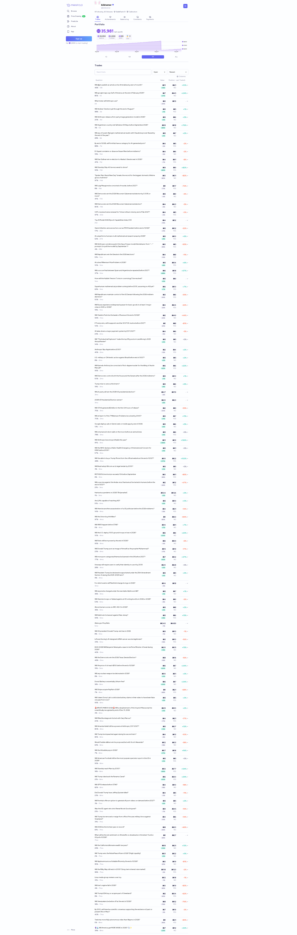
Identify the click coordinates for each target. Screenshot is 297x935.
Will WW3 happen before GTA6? (106, 525)
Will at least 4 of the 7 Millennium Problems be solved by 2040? (118, 416)
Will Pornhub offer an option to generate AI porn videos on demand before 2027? (125, 801)
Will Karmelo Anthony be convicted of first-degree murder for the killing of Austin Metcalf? (124, 367)
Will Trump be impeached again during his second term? (115, 734)
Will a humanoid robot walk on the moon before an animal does (118, 432)
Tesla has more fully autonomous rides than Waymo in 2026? (117, 920)
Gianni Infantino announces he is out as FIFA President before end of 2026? (122, 228)
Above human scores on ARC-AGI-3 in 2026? (111, 607)
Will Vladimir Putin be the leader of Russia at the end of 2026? (117, 315)
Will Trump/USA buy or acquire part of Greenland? (113, 893)
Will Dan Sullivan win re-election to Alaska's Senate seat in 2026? (118, 159)
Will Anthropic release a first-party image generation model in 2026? (120, 117)
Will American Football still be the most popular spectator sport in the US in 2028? (123, 759)
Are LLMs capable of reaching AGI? (107, 501)
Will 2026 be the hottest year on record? (110, 827)
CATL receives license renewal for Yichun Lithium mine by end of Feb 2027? (122, 212)
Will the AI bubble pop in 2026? (106, 750)
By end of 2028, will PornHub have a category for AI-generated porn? (120, 143)
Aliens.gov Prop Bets (102, 623)
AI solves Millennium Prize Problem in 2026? (110, 262)
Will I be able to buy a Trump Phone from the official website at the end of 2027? (124, 458)
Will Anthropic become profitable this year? (111, 440)
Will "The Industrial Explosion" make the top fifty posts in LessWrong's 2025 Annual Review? (123, 340)
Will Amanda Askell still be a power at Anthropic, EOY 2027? (117, 726)
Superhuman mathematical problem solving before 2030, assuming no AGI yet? (124, 286)
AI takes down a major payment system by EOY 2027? (115, 331)
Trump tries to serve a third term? (107, 384)
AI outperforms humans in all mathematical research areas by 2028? (120, 236)
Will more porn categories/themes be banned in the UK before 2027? (120, 557)
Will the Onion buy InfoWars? (105, 517)
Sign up (79, 39)
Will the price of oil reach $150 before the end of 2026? (115, 665)
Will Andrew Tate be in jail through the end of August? (114, 109)
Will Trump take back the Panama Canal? (110, 777)
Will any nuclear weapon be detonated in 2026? (112, 673)
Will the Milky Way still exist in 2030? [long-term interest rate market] (120, 869)
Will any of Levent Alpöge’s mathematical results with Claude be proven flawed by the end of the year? (125, 134)
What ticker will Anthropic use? (106, 101)
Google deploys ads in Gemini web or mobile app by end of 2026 (118, 424)
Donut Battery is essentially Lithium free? (110, 682)
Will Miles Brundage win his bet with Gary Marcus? (113, 718)
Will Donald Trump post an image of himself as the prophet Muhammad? (122, 549)
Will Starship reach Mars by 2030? (107, 769)
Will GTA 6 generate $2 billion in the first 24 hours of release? (117, 408)
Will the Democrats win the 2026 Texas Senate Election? (115, 657)
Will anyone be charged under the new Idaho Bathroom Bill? (117, 591)
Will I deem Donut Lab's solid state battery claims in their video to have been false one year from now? (125, 699)
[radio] (106, 57)
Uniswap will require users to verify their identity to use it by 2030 (119, 565)
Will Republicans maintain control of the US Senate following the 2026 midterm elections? (124, 295)
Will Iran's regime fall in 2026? (105, 885)
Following (99, 12)
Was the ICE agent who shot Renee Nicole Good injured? (115, 809)
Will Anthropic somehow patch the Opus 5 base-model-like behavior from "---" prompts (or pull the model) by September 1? (124, 245)
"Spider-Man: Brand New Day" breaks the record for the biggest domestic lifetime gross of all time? (125, 176)
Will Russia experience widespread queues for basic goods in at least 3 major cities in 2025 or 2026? (123, 306)
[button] (159, 80)
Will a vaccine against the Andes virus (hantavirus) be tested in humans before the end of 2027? (125, 483)
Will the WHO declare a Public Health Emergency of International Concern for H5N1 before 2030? (123, 449)
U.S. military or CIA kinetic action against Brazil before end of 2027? (120, 357)
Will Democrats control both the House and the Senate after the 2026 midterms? (125, 376)
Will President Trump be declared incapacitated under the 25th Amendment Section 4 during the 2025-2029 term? (123, 574)
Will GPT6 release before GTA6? (106, 785)
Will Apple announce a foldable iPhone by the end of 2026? (116, 861)
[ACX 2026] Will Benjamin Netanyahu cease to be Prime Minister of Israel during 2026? (124, 648)
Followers (108, 12)
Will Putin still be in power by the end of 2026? (111, 541)
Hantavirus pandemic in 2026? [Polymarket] (111, 493)
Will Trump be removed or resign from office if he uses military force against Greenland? (123, 818)
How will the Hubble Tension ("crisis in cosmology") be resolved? (118, 278)
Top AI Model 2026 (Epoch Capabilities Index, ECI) (113, 220)
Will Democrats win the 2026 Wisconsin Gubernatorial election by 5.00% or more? (122, 195)
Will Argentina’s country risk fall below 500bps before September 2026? (121, 125)
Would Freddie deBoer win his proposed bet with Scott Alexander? (119, 742)
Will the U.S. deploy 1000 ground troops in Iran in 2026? (115, 533)
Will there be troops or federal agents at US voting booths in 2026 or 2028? (123, 599)
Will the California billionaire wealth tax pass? (111, 845)
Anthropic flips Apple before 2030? (108, 349)
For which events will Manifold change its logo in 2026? (115, 583)
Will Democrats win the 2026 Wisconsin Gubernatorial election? (118, 204)
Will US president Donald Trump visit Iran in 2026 (113, 631)
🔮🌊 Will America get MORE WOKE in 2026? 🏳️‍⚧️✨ (113, 928)
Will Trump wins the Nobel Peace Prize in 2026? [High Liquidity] (117, 853)
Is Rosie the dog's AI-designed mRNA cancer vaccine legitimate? (118, 639)
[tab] (98, 18)
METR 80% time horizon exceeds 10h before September (115, 474)
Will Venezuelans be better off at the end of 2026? (113, 901)
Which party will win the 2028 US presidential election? (115, 392)
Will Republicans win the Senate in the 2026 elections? (115, 254)
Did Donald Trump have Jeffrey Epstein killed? (111, 793)
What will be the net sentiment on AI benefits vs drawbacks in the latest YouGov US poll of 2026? (124, 836)
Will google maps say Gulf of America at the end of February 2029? (119, 93)
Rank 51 (121, 12)
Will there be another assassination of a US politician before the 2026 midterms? (124, 509)
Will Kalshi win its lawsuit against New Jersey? (111, 615)
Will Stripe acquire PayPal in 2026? (107, 690)
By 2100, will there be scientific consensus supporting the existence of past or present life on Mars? (123, 910)
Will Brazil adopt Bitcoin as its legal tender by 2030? (114, 466)
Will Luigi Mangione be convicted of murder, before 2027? (116, 186)
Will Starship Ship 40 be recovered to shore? (111, 167)
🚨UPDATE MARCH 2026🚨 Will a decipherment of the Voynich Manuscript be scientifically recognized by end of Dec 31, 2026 (123, 709)
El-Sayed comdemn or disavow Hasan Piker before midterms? (118, 151)
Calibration (133, 12)
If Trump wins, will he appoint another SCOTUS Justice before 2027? (120, 323)
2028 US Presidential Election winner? (109, 400)
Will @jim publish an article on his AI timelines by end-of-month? (118, 85)
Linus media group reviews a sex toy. (108, 877)
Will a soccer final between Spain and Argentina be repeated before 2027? (122, 270)
